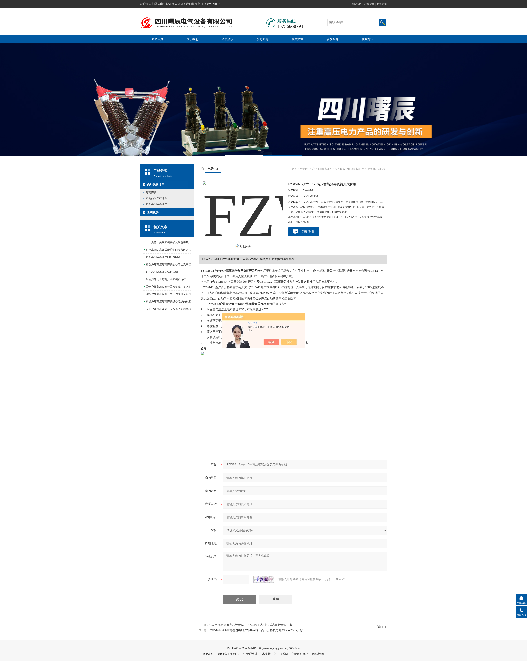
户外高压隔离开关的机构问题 (163, 257)
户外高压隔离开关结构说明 (162, 271)
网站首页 (356, 4)
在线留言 (369, 4)
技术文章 (297, 39)
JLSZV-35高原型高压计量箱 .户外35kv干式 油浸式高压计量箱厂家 (250, 624)
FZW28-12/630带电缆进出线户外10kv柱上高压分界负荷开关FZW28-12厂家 (256, 630)
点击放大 (245, 246)
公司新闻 (262, 39)
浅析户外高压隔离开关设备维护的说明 (168, 301)
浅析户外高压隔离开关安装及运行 (166, 279)
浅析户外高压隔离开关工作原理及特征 (168, 294)
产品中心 (304, 168)
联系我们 (382, 4)
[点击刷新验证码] (263, 579)
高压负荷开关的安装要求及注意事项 (167, 242)
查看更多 (153, 212)
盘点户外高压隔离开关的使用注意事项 (168, 264)
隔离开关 (151, 192)
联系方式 (367, 39)
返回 (380, 627)
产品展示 (227, 39)
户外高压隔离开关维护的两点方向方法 (168, 249)
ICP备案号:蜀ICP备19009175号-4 (223, 653)
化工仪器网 (281, 653)
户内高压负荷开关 (156, 198)
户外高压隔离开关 (156, 204)
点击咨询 (307, 231)
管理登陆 (252, 653)
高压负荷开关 (155, 184)
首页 (294, 168)
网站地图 (318, 653)
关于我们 (192, 39)
